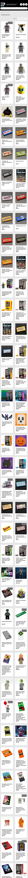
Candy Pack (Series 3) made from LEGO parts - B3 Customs (7, 337)
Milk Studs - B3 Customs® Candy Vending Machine (6, 449)
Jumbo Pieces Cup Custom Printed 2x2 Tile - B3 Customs (6, 762)
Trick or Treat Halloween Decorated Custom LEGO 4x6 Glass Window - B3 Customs (21, 786)
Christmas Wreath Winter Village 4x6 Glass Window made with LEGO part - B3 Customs (21, 645)
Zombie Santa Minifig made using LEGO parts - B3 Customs (21, 739)
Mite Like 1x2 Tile (19, 161)
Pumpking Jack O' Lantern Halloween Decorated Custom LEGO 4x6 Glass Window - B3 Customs (21, 763)
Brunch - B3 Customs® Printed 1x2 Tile (7, 141)
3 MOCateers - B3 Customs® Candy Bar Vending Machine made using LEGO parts (21, 315)
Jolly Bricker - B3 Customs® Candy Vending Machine (20, 471)
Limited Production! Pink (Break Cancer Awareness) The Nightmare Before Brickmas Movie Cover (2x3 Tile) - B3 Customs (6, 669)
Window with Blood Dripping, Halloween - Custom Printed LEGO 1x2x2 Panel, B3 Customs (7, 832)
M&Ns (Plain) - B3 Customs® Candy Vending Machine (6, 404)
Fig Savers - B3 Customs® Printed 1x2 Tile (21, 516)
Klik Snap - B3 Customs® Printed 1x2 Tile (21, 206)
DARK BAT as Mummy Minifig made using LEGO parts (6, 77)
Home (2, 12)
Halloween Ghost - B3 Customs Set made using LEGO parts (21, 428)
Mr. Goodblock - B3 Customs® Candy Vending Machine (6, 314)
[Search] (26, 8)
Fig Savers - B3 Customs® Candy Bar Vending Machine (21, 382)
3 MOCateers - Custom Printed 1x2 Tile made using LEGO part (21, 120)
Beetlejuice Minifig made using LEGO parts (20, 693)
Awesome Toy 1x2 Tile (21, 225)
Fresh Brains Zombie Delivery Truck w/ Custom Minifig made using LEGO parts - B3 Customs (7, 494)
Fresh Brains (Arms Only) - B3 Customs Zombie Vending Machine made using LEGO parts (20, 405)
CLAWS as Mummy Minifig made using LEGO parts (20, 77)
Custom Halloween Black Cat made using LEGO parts (7, 471)
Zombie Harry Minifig (7, 621)
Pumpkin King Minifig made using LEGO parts (21, 667)
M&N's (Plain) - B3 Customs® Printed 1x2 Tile (21, 537)
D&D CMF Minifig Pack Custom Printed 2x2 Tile (7, 601)
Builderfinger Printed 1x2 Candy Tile (6, 227)
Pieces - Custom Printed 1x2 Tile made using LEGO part (7, 270)
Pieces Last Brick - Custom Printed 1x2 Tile (20, 141)
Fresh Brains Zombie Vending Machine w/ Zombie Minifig (7, 293)
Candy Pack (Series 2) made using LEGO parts (21, 272)
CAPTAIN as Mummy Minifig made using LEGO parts (20, 56)
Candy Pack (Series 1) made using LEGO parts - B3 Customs (21, 185)
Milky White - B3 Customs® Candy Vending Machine (20, 293)
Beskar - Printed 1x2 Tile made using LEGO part (7, 643)
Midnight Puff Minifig (21, 34)
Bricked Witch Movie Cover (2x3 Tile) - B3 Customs (7, 808)
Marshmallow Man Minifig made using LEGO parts (6, 56)
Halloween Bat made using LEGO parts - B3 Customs (7, 423)
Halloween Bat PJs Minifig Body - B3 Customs (20, 831)
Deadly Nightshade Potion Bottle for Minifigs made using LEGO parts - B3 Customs (20, 855)
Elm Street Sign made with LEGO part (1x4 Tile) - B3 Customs (21, 622)
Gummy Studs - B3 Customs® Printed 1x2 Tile (7, 516)
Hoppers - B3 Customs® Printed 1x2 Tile (7, 162)
